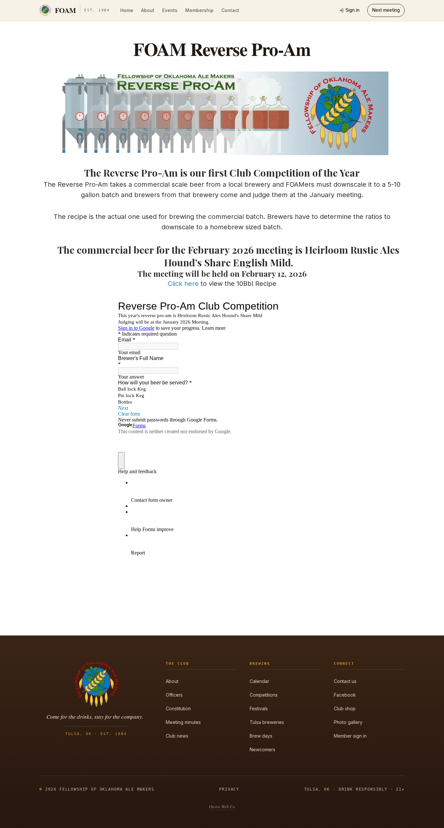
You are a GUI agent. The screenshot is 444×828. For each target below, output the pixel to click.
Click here (183, 283)
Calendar (259, 681)
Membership (199, 10)
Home (126, 10)
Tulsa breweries (267, 722)
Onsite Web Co (222, 806)
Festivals (259, 708)
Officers (174, 695)
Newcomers (262, 749)
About (147, 10)
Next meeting (386, 10)
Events (169, 10)
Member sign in (350, 736)
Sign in (352, 10)
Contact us (345, 681)
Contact (230, 10)
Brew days (261, 736)
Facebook (345, 695)
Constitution (178, 708)
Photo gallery (348, 722)
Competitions (264, 695)
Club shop (345, 708)
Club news (177, 736)
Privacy (229, 789)
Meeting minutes (183, 722)
